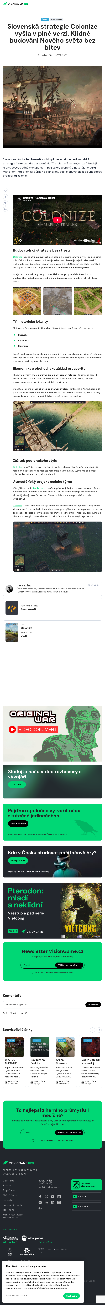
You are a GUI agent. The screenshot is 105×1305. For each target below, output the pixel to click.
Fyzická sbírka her (13, 1205)
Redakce (7, 1185)
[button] (92, 1030)
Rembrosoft (39, 488)
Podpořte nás (10, 1190)
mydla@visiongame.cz (49, 1187)
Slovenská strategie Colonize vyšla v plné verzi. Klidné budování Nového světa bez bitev (54, 16)
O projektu (8, 1180)
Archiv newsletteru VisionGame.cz (13, 1216)
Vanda (92, 1280)
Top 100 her (9, 1210)
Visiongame (7, 16)
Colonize (21, 163)
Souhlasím (71, 1296)
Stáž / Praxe (10, 1195)
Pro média (8, 1200)
